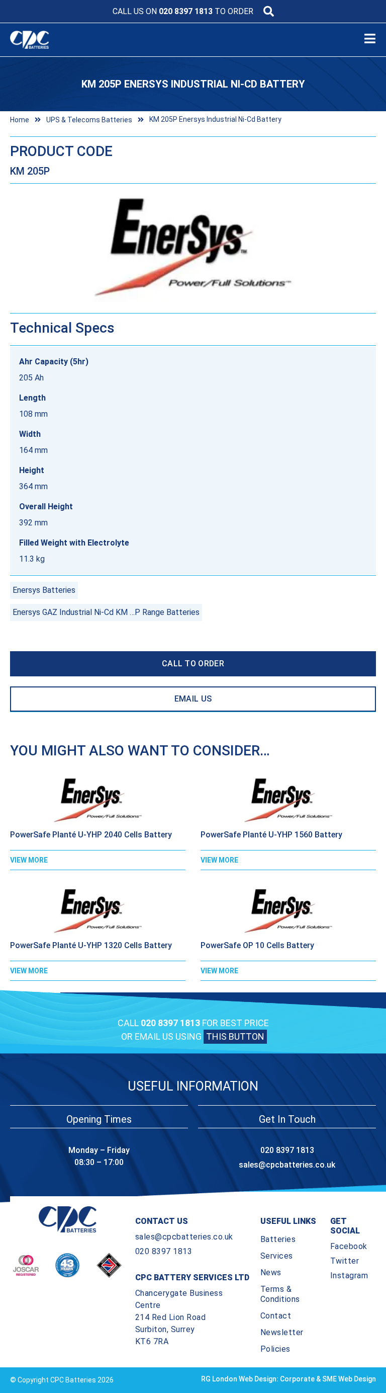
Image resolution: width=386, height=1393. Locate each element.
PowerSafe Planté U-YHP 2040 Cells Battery (91, 834)
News (270, 1272)
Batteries (278, 1239)
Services (276, 1256)
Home (19, 120)
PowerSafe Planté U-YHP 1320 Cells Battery (91, 945)
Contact (276, 1316)
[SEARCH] (268, 11)
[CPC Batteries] (65, 40)
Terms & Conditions (280, 1293)
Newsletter (282, 1332)
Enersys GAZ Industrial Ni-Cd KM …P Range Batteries (106, 612)
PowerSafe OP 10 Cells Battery (257, 945)
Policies (275, 1349)
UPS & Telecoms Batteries (89, 120)
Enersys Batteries (44, 590)
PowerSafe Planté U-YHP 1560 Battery (271, 834)
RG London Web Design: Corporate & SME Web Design (288, 1379)
